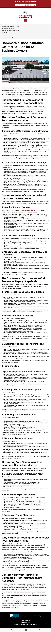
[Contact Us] (26, 630)
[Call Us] (12, 630)
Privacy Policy (37, 616)
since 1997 (23, 545)
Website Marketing (19, 624)
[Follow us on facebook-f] (39, 630)
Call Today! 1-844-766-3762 (25, 5)
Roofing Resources (26, 616)
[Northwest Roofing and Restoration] (25, 14)
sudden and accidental (28, 210)
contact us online (24, 592)
